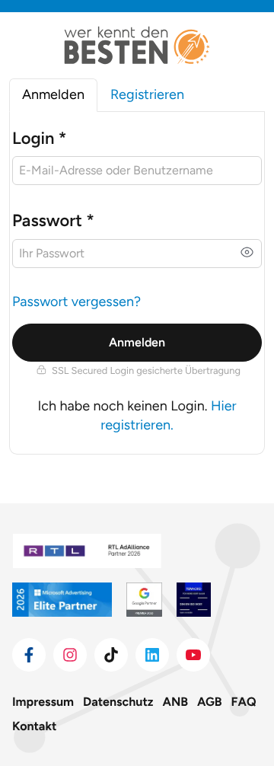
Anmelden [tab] (53, 94)
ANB (176, 701)
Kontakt (34, 726)
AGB (209, 701)
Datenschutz (118, 701)
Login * (39, 138)
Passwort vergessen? (76, 301)
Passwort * (53, 220)
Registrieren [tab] (147, 94)
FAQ (243, 701)
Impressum (43, 701)
